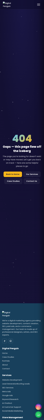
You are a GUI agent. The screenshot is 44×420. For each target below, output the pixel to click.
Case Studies (13, 181)
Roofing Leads (23, 384)
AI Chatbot (7, 403)
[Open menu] (38, 5)
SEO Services (7, 387)
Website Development (12, 380)
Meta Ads (6, 391)
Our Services (32, 174)
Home (5, 353)
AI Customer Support (11, 407)
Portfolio (6, 361)
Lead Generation (9, 384)
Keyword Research (10, 399)
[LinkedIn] (10, 341)
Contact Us (31, 181)
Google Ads (7, 395)
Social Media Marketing (12, 411)
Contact (6, 368)
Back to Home (12, 174)
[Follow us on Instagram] (38, 407)
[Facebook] (4, 341)
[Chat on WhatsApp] (38, 415)
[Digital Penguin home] (10, 5)
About (5, 365)
